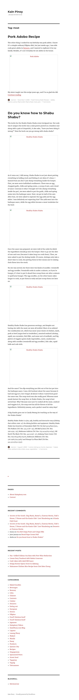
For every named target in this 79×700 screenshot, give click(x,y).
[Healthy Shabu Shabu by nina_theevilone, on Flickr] (34, 153)
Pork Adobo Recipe (24, 37)
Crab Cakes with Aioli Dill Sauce (22, 561)
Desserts (13, 604)
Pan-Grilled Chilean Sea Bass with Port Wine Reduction (31, 556)
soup (27, 449)
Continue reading (14, 95)
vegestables (33, 449)
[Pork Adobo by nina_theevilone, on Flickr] (34, 73)
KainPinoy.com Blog (17, 628)
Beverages (14, 588)
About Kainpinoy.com (18, 494)
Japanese (49, 447)
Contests (13, 598)
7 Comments (46, 102)
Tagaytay (13, 660)
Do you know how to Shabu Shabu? (30, 537)
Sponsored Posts (16, 655)
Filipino (13, 614)
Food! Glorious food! (37, 100)
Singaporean (14, 652)
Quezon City (14, 647)
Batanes (26, 48)
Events (43, 447)
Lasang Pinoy (15, 633)
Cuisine (30, 447)
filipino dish (21, 102)
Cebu (11, 593)
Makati (12, 636)
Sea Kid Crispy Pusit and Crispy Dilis (30, 532)
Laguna (12, 630)
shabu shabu (21, 449)
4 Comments (43, 449)
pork (39, 102)
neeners (13, 100)
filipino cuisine (12, 102)
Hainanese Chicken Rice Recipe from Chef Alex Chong (30, 566)
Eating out (37, 447)
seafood (14, 449)
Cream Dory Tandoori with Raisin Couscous (26, 558)
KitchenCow (14, 684)
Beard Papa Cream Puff (30, 534)
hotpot (56, 447)
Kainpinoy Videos (16, 625)
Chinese (13, 596)
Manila (12, 639)
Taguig (12, 663)
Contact (13, 497)
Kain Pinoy (15, 11)
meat (35, 102)
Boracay (13, 590)
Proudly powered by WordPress (25, 694)
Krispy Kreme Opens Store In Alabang (24, 564)
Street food (14, 657)
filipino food (29, 102)
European (13, 609)
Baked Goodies (15, 585)
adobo (53, 100)
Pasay (12, 641)
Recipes (46, 100)
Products (13, 644)
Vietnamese (14, 665)
